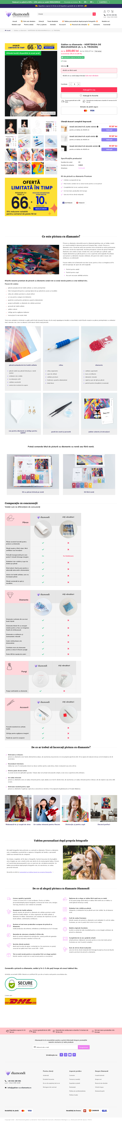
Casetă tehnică (99, 1075)
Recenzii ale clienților (101, 1083)
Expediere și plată (74, 1083)
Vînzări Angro (99, 1087)
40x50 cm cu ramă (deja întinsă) (80, 76)
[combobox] (65, 14)
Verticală (81, 168)
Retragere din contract (50, 1087)
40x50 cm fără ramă (70, 70)
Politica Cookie (73, 1095)
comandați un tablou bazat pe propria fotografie (36, 872)
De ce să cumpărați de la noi (51, 1083)
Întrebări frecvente (48, 1079)
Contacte (72, 1075)
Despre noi (98, 1079)
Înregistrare (83, 1047)
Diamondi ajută (99, 1091)
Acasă (14, 21)
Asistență (46, 1075)
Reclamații (72, 1087)
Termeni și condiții (74, 1079)
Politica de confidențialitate (77, 1091)
